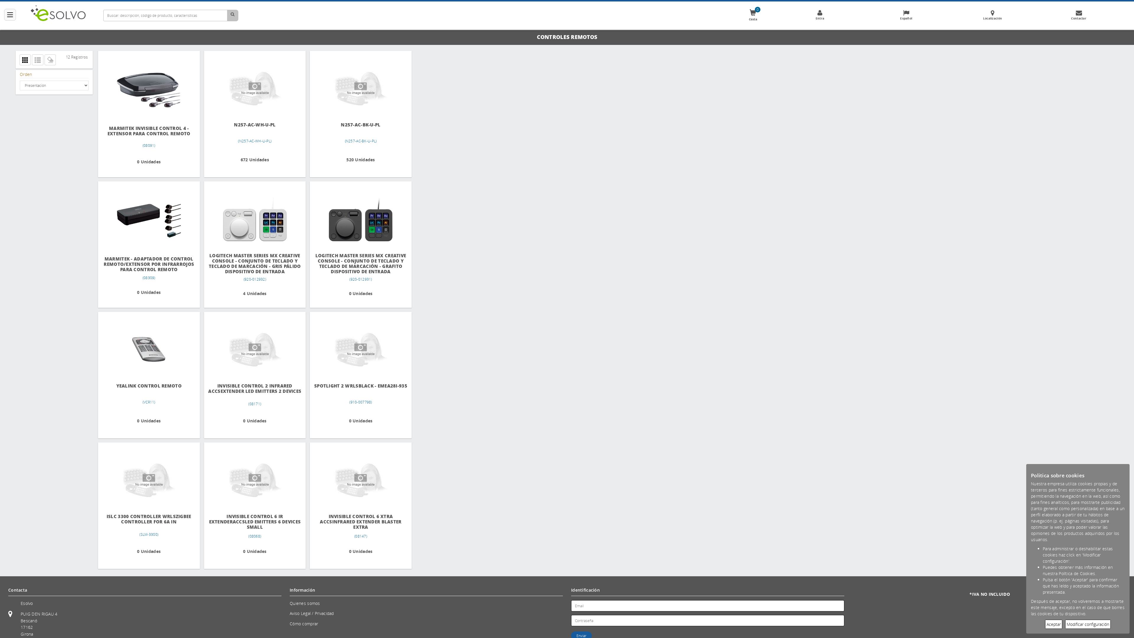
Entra (820, 18)
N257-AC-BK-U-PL (352, 125)
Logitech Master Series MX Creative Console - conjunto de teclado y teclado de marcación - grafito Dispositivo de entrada (352, 263)
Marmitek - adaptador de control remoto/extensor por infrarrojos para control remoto (147, 263)
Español (906, 18)
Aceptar (1054, 624)
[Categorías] (10, 15)
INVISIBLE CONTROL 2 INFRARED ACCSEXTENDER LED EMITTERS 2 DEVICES (249, 391)
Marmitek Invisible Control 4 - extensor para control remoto (147, 131)
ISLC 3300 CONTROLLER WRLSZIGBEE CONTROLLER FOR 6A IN (147, 519)
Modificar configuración (1088, 624)
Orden (26, 74)
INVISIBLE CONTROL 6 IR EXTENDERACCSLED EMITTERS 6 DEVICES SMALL (250, 522)
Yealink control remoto (147, 386)
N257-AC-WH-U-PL (250, 125)
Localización (992, 18)
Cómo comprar (304, 623)
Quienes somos (305, 603)
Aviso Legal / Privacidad (312, 613)
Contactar (1078, 18)
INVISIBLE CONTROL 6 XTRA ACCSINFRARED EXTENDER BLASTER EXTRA (352, 522)
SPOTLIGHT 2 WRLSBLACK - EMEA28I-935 (352, 388)
